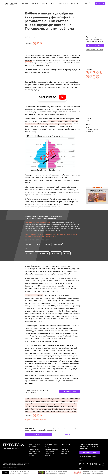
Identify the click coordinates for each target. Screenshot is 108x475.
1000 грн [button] (47, 244)
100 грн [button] (28, 244)
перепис (28, 420)
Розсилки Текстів (34, 451)
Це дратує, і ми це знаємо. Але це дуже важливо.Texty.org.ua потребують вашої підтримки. (43, 217)
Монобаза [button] (56, 253)
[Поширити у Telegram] (41, 43)
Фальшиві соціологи (51, 449)
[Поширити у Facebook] (34, 43)
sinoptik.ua (89, 131)
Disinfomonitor (49, 453)
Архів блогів (65, 451)
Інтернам (48, 455)
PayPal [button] (66, 253)
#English (31, 455)
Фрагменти (32, 449)
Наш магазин (65, 447)
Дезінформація (49, 451)
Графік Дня (64, 449)
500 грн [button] (37, 244)
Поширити (28, 44)
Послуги (47, 447)
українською (18, 464)
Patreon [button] (29, 253)
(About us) (37, 445)
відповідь (48, 82)
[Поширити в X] (38, 43)
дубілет (43, 420)
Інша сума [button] (57, 244)
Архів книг (64, 453)
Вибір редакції (33, 453)
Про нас (31, 445)
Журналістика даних (51, 445)
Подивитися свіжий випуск (94, 50)
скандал (36, 420)
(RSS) (34, 447)
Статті (31, 447)
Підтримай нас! (65, 445)
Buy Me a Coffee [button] (42, 253)
